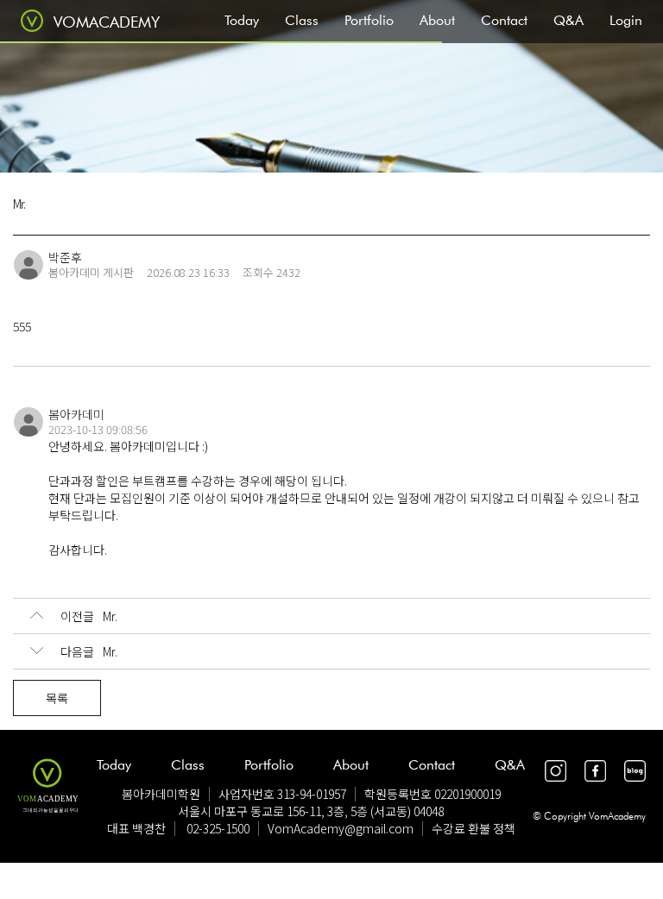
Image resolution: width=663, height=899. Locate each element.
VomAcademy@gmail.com (341, 828)
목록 (57, 698)
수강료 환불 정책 (473, 828)
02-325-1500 (217, 828)
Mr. (88, 616)
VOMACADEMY (107, 22)
